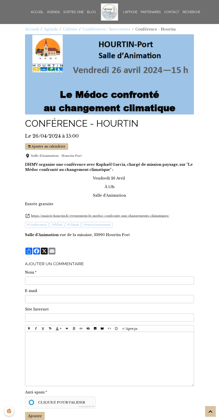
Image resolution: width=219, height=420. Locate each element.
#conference (37, 225)
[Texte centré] (74, 328)
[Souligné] (43, 328)
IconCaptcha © (86, 406)
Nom (29, 272)
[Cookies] (9, 411)
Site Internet (37, 309)
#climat (73, 225)
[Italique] (36, 328)
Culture (70, 29)
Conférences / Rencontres (106, 29)
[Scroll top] (210, 411)
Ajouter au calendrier (48, 146)
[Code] (109, 328)
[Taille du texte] (50, 328)
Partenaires (151, 12)
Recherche (191, 12)
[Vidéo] (102, 328)
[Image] (95, 328)
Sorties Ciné (73, 12)
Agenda (53, 12)
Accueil (37, 12)
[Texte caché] (88, 328)
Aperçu (131, 328)
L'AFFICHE (130, 12)
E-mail (31, 291)
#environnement (97, 225)
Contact (171, 12)
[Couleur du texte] (59, 328)
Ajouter (35, 416)
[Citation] (67, 328)
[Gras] (29, 328)
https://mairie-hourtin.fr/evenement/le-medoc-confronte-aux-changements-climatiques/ (100, 216)
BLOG (91, 12)
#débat (57, 225)
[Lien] (81, 328)
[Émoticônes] (116, 328)
